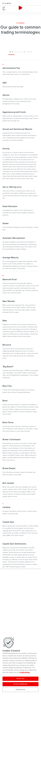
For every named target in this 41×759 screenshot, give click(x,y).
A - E (11, 52)
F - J (17, 52)
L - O (23, 52)
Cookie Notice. (25, 672)
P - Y (29, 52)
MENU (4, 10)
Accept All (20, 678)
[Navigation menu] (4, 8)
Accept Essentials (20, 684)
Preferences (20, 689)
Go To (6, 3)
